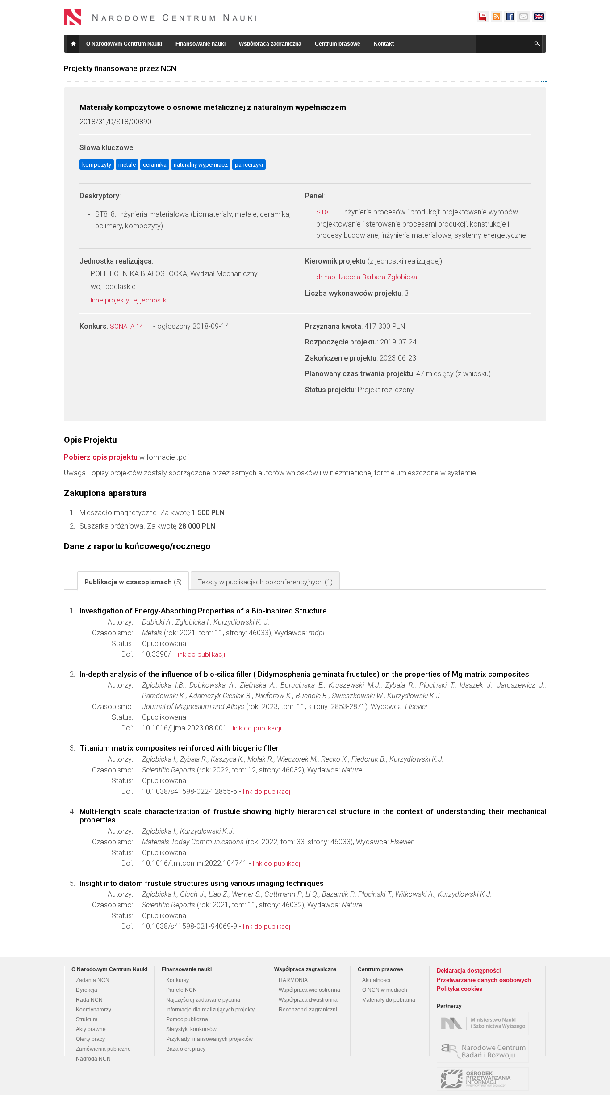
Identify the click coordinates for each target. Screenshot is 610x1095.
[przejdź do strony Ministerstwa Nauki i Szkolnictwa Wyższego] (485, 1023)
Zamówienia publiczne (103, 1049)
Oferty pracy (90, 1039)
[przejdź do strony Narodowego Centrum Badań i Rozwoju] (485, 1051)
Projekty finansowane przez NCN (120, 68)
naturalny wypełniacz (201, 164)
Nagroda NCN (93, 1058)
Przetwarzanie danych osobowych (484, 980)
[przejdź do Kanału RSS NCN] (496, 16)
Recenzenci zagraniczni (308, 1009)
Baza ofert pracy (185, 1049)
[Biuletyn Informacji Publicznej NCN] (483, 16)
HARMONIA (293, 980)
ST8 (323, 212)
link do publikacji (200, 654)
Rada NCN (89, 1000)
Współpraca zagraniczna (270, 44)
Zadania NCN (92, 980)
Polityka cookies (459, 989)
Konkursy (177, 980)
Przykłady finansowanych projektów (209, 1039)
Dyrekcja (86, 990)
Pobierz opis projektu (101, 457)
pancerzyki (249, 164)
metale (127, 164)
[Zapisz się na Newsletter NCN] (523, 16)
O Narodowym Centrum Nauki (124, 44)
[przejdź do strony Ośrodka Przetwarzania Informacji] (485, 1079)
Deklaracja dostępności (469, 970)
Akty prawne (91, 1029)
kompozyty (96, 164)
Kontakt (384, 44)
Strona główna (73, 44)
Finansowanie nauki (200, 44)
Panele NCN (181, 990)
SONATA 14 (127, 327)
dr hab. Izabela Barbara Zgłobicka (367, 277)
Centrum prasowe (337, 44)
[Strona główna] (160, 17)
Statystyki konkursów (191, 1029)
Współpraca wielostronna (309, 990)
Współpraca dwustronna (308, 1000)
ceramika (155, 164)
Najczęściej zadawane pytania (203, 1000)
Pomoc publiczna (187, 1019)
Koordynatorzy (93, 1009)
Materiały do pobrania (388, 1000)
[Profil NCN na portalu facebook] (509, 16)
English (539, 16)
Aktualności (376, 980)
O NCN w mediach (384, 990)
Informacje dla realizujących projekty (210, 1009)
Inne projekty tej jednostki (130, 300)
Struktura (87, 1019)
